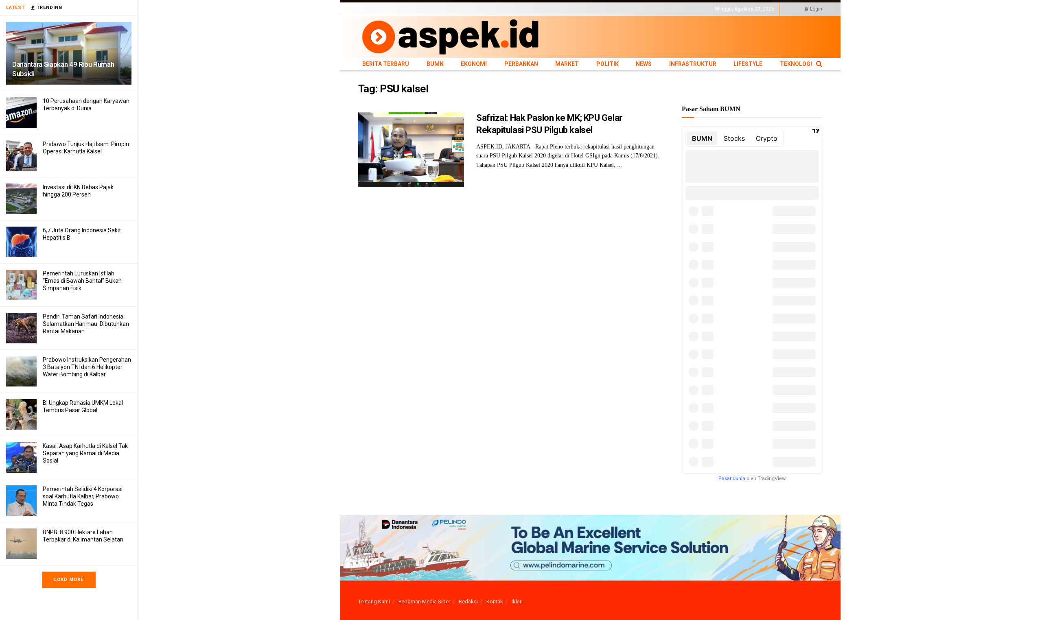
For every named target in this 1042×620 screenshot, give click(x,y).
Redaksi (468, 601)
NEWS (534, 9)
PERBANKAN (462, 9)
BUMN (410, 9)
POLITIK (513, 9)
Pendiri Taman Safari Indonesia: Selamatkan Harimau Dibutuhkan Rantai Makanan (86, 323)
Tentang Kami (374, 601)
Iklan (517, 601)
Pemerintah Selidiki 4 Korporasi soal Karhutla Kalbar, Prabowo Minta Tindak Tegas (83, 496)
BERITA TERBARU (378, 9)
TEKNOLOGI (629, 9)
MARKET (490, 9)
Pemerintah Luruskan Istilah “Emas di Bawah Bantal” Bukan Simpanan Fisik (82, 280)
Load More (68, 579)
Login (815, 9)
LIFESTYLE (599, 9)
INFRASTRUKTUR (564, 9)
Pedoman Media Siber (424, 601)
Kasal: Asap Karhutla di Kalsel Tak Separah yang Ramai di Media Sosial (85, 453)
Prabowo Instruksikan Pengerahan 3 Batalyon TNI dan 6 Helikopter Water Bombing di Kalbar (87, 367)
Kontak (494, 601)
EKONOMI (432, 9)
